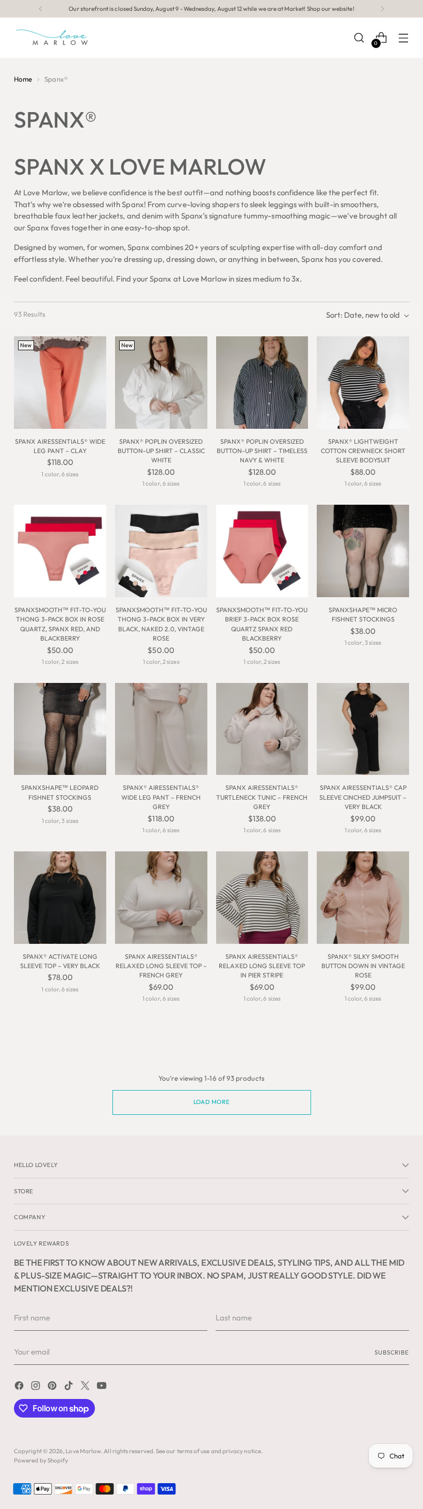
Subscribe (392, 1352)
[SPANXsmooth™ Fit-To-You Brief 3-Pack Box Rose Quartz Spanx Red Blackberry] (262, 551)
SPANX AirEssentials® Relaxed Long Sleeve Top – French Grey (161, 966)
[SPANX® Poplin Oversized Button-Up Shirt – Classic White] (161, 382)
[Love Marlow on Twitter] (86, 1387)
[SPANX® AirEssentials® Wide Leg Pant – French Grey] (161, 729)
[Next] (382, 9)
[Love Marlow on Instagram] (36, 1387)
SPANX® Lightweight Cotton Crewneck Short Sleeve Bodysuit (363, 451)
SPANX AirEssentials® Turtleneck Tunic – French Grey (261, 797)
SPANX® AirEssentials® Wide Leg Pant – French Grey (161, 797)
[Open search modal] (359, 38)
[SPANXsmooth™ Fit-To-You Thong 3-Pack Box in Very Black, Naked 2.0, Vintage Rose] (161, 551)
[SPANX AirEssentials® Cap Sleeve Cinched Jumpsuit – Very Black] (363, 729)
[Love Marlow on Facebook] (20, 1387)
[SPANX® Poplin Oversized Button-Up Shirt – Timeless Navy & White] (262, 382)
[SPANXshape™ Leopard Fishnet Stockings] (60, 729)
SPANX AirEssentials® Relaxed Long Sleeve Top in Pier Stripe (262, 966)
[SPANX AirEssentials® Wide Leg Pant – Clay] (60, 382)
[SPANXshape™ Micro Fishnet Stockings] (363, 551)
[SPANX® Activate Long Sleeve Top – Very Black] (60, 897)
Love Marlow (83, 1451)
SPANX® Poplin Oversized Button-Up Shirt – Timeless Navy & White (262, 451)
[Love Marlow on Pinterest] (53, 1387)
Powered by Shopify (41, 1460)
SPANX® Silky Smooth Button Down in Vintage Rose (363, 966)
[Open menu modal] (403, 38)
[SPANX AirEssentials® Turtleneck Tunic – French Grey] (262, 729)
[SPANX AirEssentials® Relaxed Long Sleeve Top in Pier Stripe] (262, 897)
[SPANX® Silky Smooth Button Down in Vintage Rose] (363, 897)
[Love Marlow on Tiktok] (69, 1387)
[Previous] (40, 9)
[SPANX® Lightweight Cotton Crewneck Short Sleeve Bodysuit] (363, 382)
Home (23, 79)
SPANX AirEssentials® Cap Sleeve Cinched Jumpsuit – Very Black (362, 797)
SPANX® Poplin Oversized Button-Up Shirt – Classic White (161, 451)
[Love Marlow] (52, 38)
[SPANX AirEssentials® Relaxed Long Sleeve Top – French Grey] (161, 897)
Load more (211, 1102)
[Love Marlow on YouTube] (102, 1387)
